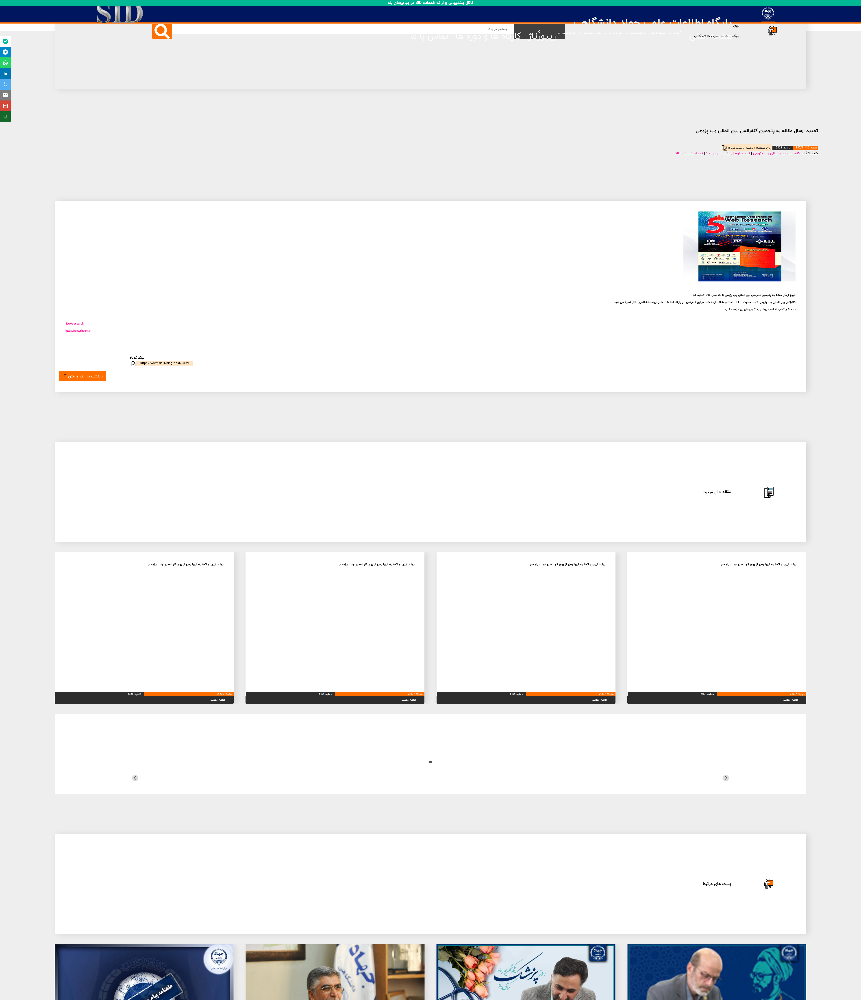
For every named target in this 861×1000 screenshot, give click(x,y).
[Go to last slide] (726, 778)
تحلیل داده (659, 33)
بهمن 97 (712, 153)
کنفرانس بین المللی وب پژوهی (776, 153)
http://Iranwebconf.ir (78, 331)
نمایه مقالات (693, 153)
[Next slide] (135, 778)
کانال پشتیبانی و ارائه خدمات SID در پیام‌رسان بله (431, 3)
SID (678, 153)
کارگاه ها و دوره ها (488, 36)
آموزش (676, 33)
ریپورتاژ (542, 36)
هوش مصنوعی (592, 33)
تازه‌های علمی (637, 33)
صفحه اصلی (710, 36)
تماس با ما (429, 36)
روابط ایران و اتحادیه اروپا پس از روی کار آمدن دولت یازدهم (758, 564)
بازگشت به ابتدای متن (85, 376)
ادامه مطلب (790, 700)
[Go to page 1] (430, 762)
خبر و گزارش (614, 33)
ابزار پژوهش (568, 33)
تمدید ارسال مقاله (736, 153)
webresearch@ (74, 324)
